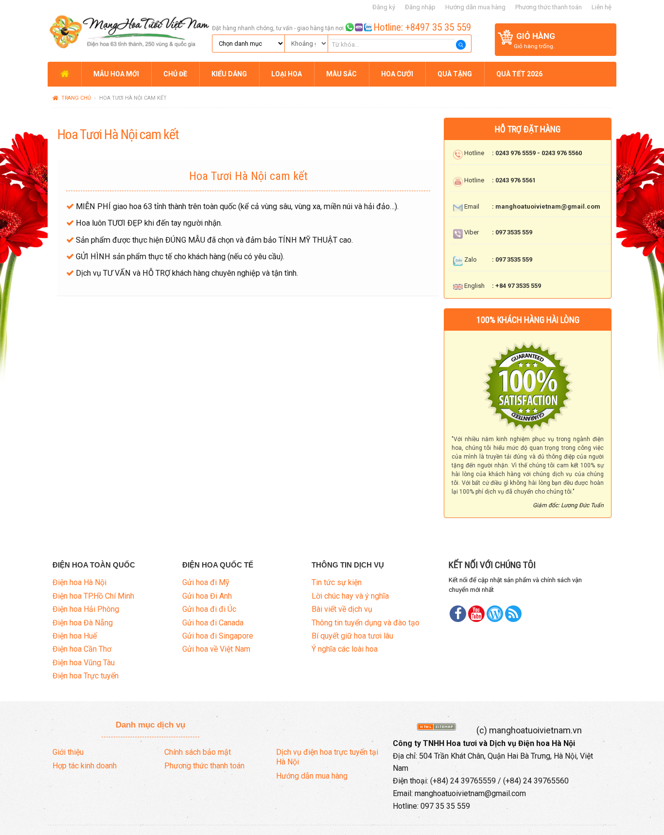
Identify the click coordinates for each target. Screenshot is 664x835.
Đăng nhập (420, 7)
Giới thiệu (68, 752)
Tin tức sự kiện (337, 582)
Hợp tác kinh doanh (84, 765)
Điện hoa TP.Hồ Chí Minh (93, 596)
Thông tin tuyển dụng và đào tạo (365, 622)
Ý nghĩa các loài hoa (345, 649)
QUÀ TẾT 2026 (519, 74)
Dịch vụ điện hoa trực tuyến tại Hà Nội (327, 757)
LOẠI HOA (286, 74)
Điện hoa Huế (74, 635)
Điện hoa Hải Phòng (85, 609)
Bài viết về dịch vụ (342, 609)
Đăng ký (383, 7)
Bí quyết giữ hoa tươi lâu (352, 635)
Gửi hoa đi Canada (213, 622)
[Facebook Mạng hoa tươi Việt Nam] (458, 613)
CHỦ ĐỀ (175, 74)
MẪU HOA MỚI (116, 74)
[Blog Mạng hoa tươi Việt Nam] (495, 613)
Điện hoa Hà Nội (79, 582)
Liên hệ (602, 7)
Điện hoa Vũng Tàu (83, 662)
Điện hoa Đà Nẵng (82, 622)
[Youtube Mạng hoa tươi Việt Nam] (476, 613)
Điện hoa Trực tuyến (85, 675)
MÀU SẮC (341, 74)
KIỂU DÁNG (229, 74)
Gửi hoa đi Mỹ (205, 582)
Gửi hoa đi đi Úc (209, 609)
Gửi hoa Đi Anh (207, 596)
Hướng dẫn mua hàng (475, 7)
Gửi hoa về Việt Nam (216, 649)
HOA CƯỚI (397, 74)
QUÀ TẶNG (454, 74)
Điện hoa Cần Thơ (81, 649)
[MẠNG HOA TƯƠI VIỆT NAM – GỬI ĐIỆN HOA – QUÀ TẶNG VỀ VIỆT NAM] (128, 30)
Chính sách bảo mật (197, 752)
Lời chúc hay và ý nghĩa (350, 596)
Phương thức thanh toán (548, 7)
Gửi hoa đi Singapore (217, 635)
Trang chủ (76, 98)
